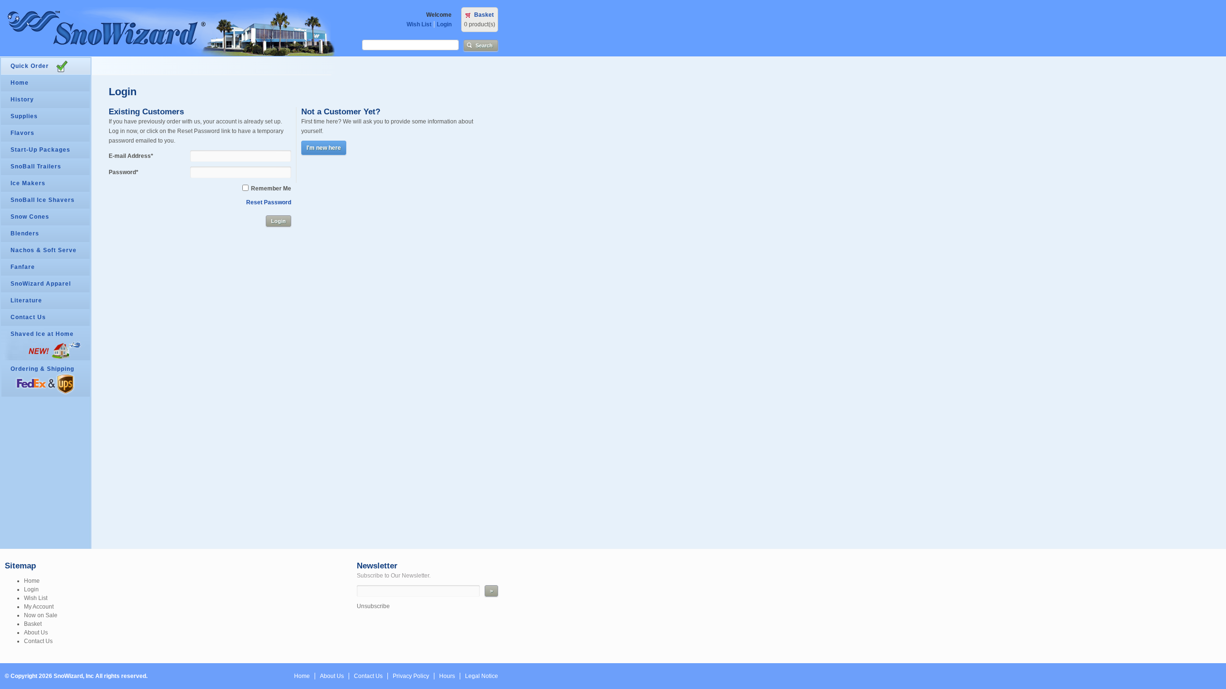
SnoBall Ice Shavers (43, 200)
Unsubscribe (373, 606)
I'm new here (323, 147)
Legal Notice (481, 676)
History (22, 99)
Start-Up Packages (40, 149)
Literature (26, 300)
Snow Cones (30, 216)
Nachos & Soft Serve (44, 250)
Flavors (22, 133)
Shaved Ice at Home (42, 334)
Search (484, 45)
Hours (447, 676)
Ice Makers (28, 183)
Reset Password (268, 202)
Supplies (24, 116)
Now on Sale (40, 615)
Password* (123, 172)
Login (444, 24)
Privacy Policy (411, 676)
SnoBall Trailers (36, 166)
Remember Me (271, 188)
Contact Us (28, 317)
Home (20, 82)
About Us (36, 632)
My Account (39, 606)
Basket (484, 14)
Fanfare (23, 267)
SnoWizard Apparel (41, 283)
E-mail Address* (131, 156)
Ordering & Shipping (42, 369)
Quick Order (30, 66)
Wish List (419, 24)
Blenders (25, 233)
